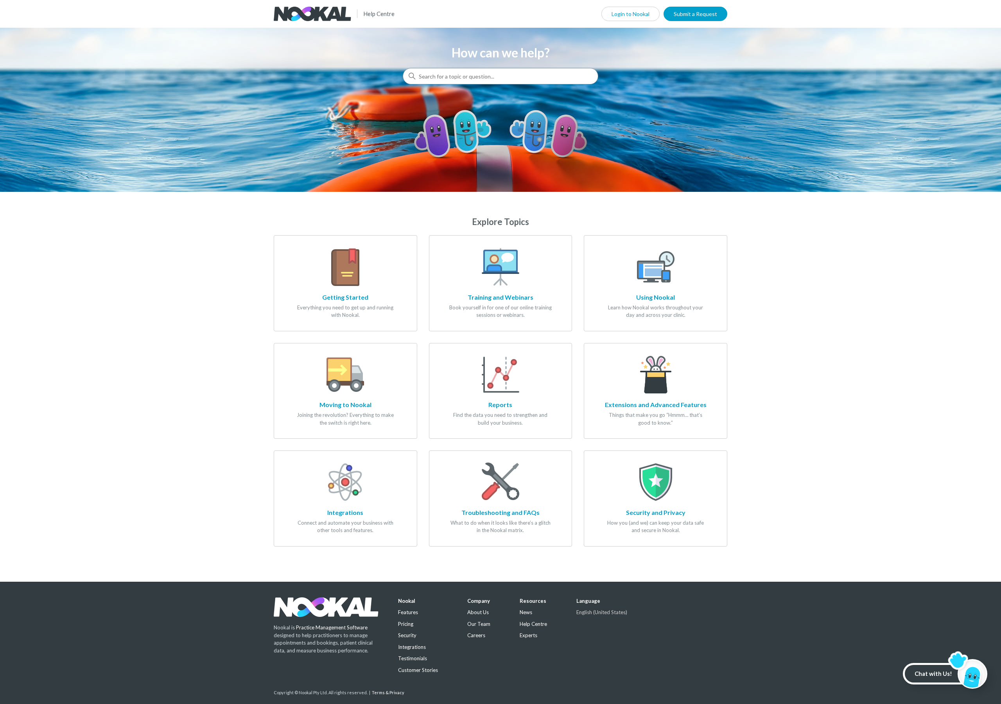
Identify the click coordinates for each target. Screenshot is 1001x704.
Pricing (405, 624)
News (526, 612)
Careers (476, 635)
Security (407, 635)
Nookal (406, 601)
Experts (528, 635)
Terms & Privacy (388, 692)
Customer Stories (418, 670)
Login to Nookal (630, 14)
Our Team (478, 624)
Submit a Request (695, 14)
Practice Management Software (332, 627)
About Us (478, 612)
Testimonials (412, 658)
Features (408, 612)
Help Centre (379, 13)
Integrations (412, 647)
